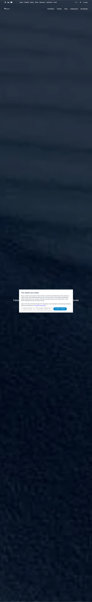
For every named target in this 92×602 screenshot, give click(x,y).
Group (55, 2)
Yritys (66, 9)
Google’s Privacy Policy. (40, 305)
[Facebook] (14, 2)
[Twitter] (5, 2)
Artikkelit (26, 2)
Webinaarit (42, 2)
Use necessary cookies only (43, 308)
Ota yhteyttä (84, 9)
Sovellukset (50, 9)
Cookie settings (27, 308)
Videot (36, 2)
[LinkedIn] (8, 2)
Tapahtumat (49, 2)
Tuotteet (59, 9)
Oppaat (32, 2)
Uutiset (21, 2)
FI (76, 2)
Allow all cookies (60, 308)
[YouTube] (11, 2)
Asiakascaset (74, 9)
